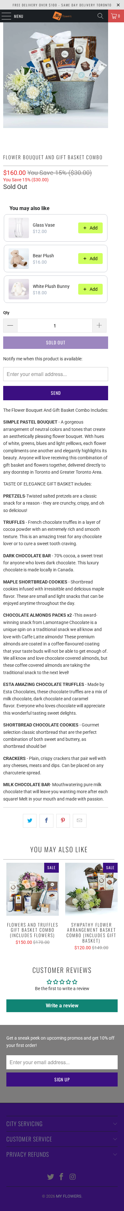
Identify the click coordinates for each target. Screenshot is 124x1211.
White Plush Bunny (51, 286)
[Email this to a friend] (79, 820)
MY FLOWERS (68, 1196)
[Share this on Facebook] (46, 820)
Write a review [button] (62, 1006)
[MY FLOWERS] (62, 16)
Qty (6, 312)
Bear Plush (43, 255)
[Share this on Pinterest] (63, 820)
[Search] (100, 16)
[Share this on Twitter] (30, 820)
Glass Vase (44, 225)
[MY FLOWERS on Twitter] (50, 1177)
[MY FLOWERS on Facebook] (61, 1177)
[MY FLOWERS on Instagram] (73, 1177)
